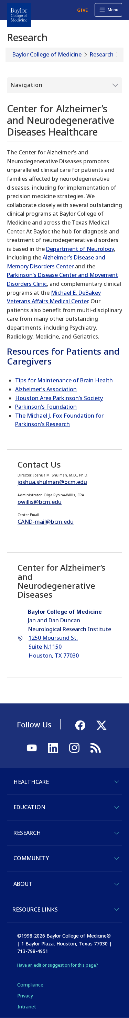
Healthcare (31, 782)
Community (31, 858)
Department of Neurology (80, 249)
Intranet (26, 1006)
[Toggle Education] (116, 807)
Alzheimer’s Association (46, 389)
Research (102, 54)
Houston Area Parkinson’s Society (59, 398)
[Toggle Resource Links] (116, 909)
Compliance (30, 984)
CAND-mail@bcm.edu (46, 521)
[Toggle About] (116, 884)
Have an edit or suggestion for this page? (57, 965)
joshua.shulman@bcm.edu (52, 482)
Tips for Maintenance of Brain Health (64, 380)
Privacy (25, 995)
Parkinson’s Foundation (46, 406)
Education (29, 807)
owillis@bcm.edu (40, 502)
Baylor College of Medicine (47, 54)
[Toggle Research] (116, 833)
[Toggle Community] (116, 858)
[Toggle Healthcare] (116, 781)
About (22, 884)
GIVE (82, 10)
